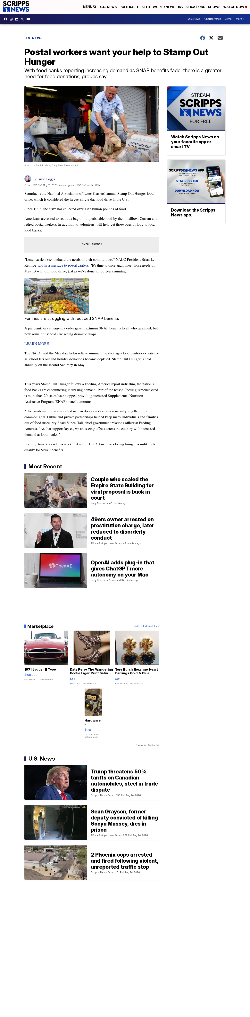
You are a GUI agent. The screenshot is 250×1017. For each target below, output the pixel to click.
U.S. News (108, 7)
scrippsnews (6, 19)
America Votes (212, 19)
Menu (88, 6)
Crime (228, 19)
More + (240, 19)
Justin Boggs (46, 179)
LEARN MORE (36, 343)
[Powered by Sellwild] (153, 745)
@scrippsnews (29, 19)
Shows (214, 7)
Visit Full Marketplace (146, 626)
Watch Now (234, 7)
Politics (127, 7)
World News (164, 7)
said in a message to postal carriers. (63, 265)
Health (143, 7)
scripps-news (17, 19)
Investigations (191, 7)
